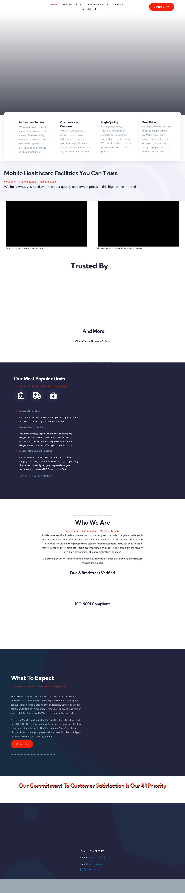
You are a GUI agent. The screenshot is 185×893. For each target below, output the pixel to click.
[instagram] (85, 869)
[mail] (100, 869)
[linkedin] (95, 869)
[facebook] (80, 869)
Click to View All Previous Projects (92, 341)
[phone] (105, 869)
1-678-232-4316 (96, 857)
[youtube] (90, 869)
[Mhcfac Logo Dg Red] (27, 3)
